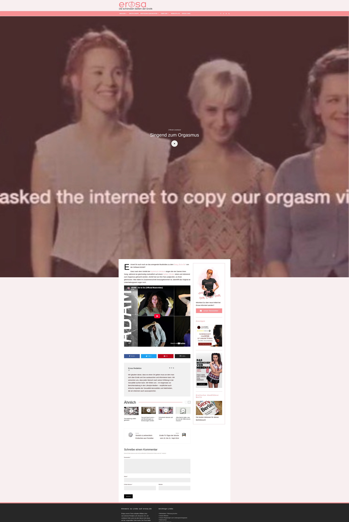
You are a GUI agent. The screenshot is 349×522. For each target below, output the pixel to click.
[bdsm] (209, 346)
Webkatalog (175, 13)
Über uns (164, 13)
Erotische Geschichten (148, 13)
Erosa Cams (186, 13)
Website (161, 484)
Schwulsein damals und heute (166, 418)
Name (126, 476)
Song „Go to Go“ (180, 264)
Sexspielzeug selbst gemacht (130, 419)
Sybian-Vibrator (168, 274)
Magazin (123, 13)
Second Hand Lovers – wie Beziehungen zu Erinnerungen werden (148, 419)
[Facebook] (221, 13)
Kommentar (127, 457)
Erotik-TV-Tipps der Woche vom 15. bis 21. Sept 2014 (169, 436)
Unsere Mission (163, 515)
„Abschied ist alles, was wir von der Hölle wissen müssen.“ (183, 419)
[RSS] (226, 13)
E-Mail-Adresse (128, 484)
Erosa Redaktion (135, 368)
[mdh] (209, 387)
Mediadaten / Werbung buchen (168, 513)
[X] (223, 13)
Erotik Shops (134, 13)
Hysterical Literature (158, 271)
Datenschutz (163, 520)
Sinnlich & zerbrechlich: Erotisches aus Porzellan (145, 436)
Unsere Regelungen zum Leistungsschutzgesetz (173, 517)
